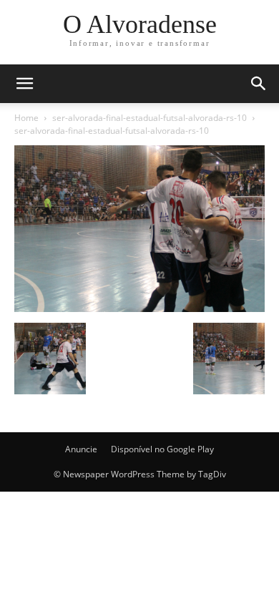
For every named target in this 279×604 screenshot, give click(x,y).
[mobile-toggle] (24, 83)
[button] (259, 83)
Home (26, 118)
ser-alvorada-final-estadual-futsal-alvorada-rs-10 (149, 118)
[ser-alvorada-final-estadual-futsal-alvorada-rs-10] (139, 308)
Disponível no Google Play (162, 449)
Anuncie (81, 449)
